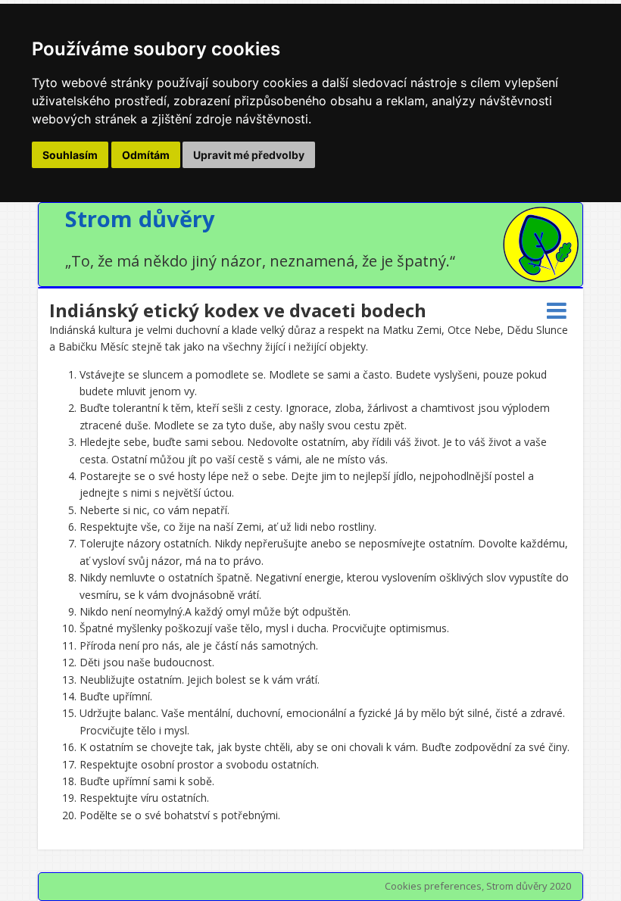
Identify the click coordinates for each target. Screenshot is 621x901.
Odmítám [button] (146, 154)
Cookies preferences (433, 886)
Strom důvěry (140, 218)
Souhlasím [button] (70, 154)
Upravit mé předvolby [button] (248, 154)
